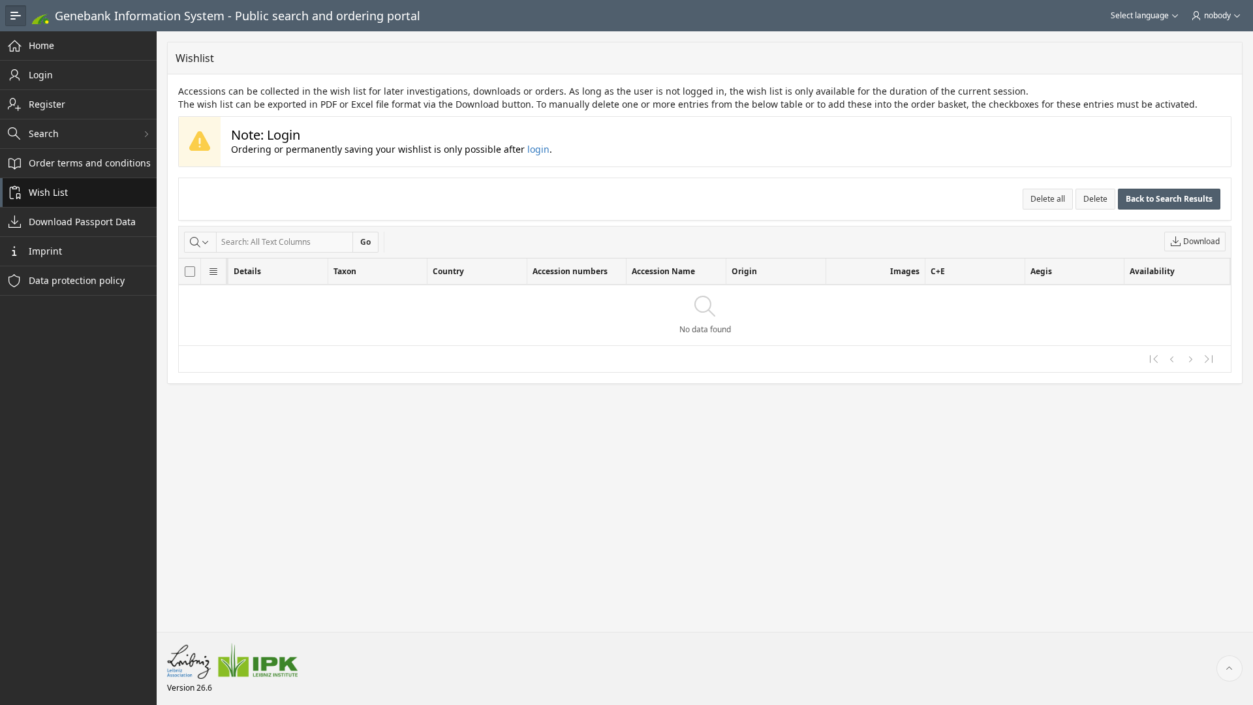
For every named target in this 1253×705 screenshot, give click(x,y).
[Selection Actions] (213, 271)
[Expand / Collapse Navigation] (15, 15)
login (538, 149)
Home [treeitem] (41, 45)
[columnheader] (190, 271)
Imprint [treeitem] (45, 251)
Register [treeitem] (47, 104)
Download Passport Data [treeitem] (82, 221)
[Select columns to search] (200, 242)
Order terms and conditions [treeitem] (90, 163)
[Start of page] (1229, 668)
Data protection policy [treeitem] (77, 280)
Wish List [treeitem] (48, 192)
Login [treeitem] (41, 75)
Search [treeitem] (44, 133)
